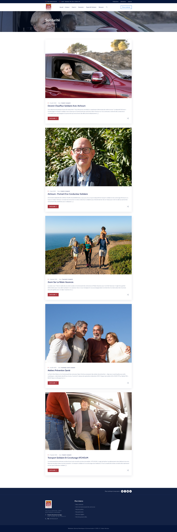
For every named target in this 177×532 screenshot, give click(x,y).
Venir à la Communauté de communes (85, 507)
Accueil (61, 7)
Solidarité (68, 103)
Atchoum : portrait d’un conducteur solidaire (68, 194)
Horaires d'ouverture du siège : (54, 515)
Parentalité (65, 279)
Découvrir (101, 7)
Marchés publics (80, 509)
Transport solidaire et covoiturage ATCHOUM (68, 457)
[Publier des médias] (88, 69)
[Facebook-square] (122, 491)
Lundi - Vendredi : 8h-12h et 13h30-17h (70, 1)
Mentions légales (80, 514)
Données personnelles (81, 517)
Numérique (64, 367)
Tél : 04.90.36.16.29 (52, 1)
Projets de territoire (91, 7)
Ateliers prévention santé (59, 370)
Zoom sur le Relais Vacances (60, 282)
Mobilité (63, 103)
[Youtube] (128, 491)
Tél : (52, 518)
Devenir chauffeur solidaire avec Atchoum (67, 106)
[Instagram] (125, 491)
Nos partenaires (79, 512)
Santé (68, 367)
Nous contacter (79, 504)
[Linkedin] (130, 491)
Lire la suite (52, 118)
